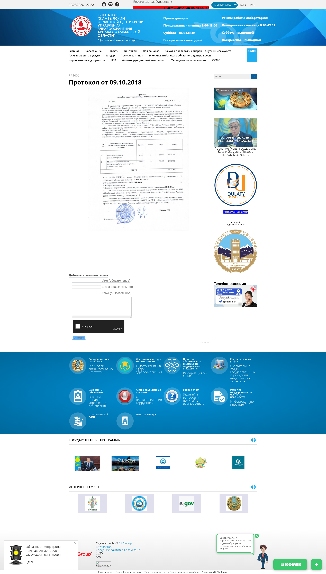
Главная (74, 51)
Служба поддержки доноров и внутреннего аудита (198, 51)
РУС (253, 5)
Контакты (130, 51)
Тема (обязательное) (116, 293)
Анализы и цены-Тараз (164, 571)
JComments (204, 342)
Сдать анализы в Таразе (110, 571)
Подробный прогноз (235, 224)
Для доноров (151, 51)
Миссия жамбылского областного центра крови (180, 55)
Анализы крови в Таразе (188, 571)
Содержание (93, 51)
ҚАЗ (243, 5)
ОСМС (216, 60)
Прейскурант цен (132, 55)
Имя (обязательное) (116, 280)
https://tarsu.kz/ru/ (235, 212)
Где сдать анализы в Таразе (137, 571)
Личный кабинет (225, 5)
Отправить (79, 338)
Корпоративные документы (87, 60)
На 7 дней (235, 222)
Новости (113, 51)
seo (98, 557)
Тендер (110, 55)
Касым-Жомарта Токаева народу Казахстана (235, 153)
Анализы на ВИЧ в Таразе (215, 571)
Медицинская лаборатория (188, 60)
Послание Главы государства (235, 148)
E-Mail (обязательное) (117, 287)
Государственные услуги (84, 55)
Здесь (30, 562)
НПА (113, 60)
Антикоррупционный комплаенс (143, 60)
